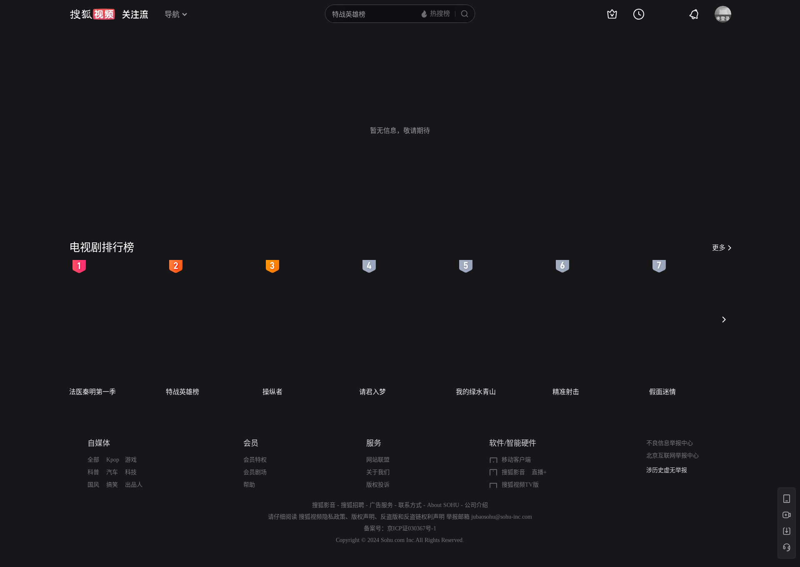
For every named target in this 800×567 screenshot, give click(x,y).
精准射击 (565, 391)
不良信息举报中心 (669, 443)
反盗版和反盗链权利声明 (412, 517)
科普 (93, 472)
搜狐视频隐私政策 (322, 517)
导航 (172, 14)
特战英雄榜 (182, 391)
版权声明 (363, 517)
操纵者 (272, 391)
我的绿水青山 (476, 391)
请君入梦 (372, 391)
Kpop (112, 460)
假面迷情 (662, 391)
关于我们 (378, 472)
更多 (718, 247)
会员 (250, 443)
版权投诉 (378, 485)
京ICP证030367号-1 (411, 528)
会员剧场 (255, 472)
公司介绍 (476, 505)
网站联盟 (378, 460)
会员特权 (255, 460)
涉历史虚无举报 (666, 470)
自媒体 (99, 443)
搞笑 (112, 485)
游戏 (131, 460)
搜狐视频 (92, 14)
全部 (93, 460)
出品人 (133, 485)
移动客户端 (516, 460)
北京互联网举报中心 (672, 455)
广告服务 (381, 505)
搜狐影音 (513, 472)
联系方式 (410, 505)
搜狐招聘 (352, 505)
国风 (93, 485)
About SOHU (443, 505)
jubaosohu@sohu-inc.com (501, 517)
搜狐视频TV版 (520, 485)
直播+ (539, 472)
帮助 (249, 485)
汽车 (112, 472)
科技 (131, 472)
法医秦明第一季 (92, 391)
